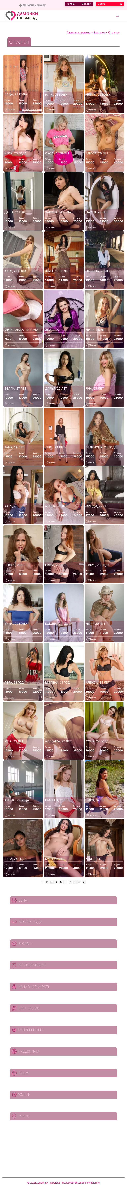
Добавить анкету (34, 5)
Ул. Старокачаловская (32, 109)
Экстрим (99, 32)
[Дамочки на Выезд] (21, 15)
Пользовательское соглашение (81, 1182)
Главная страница (78, 32)
